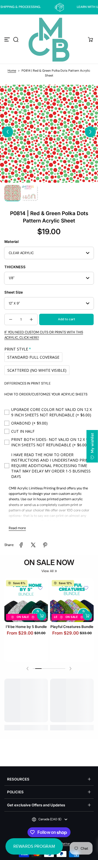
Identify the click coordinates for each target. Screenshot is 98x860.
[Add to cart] (41, 621)
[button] (16, 39)
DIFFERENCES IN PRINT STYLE (27, 383)
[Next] (90, 131)
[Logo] (49, 40)
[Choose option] (87, 621)
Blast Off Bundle (72, 632)
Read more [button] (17, 528)
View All (47, 571)
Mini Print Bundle (26, 632)
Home (12, 71)
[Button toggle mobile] (7, 39)
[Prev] (7, 131)
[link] (21, 545)
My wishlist (92, 443)
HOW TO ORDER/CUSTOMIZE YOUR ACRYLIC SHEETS (45, 394)
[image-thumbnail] (12, 193)
